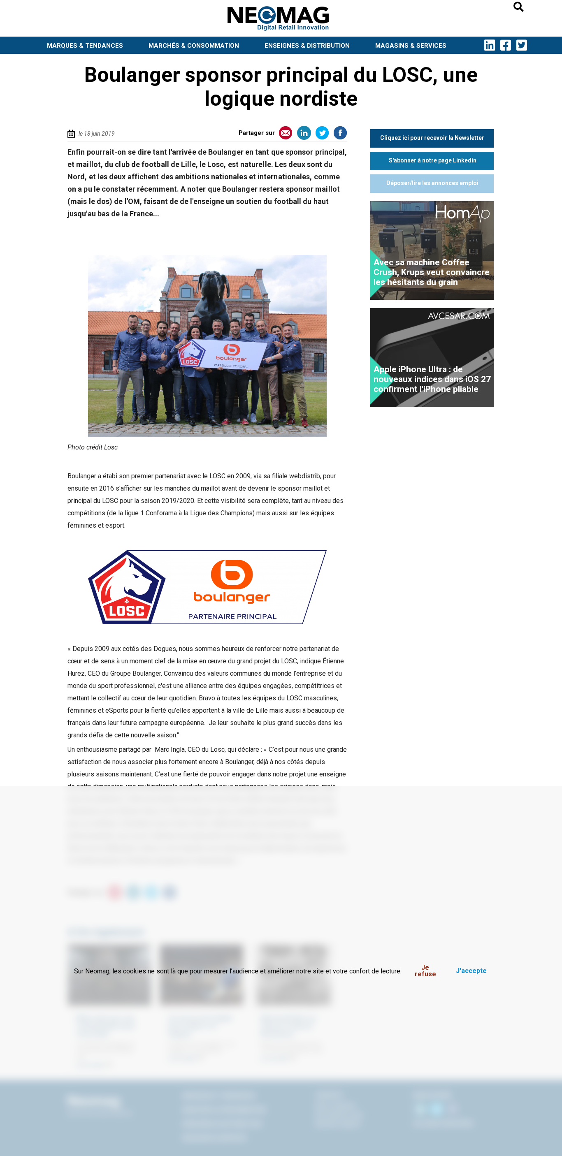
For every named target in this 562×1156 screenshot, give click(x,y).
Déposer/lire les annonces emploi (432, 183)
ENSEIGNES (307, 45)
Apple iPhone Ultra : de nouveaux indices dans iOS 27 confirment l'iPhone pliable (432, 379)
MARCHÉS (194, 45)
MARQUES (85, 45)
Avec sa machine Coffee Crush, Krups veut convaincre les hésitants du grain (432, 272)
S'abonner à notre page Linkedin (432, 160)
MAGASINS (410, 45)
